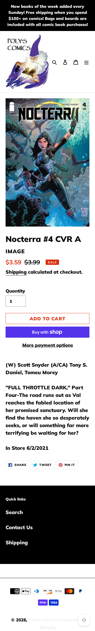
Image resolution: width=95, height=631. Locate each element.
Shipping (16, 272)
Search (14, 512)
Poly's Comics (43, 619)
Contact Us (19, 527)
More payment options (47, 345)
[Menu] (86, 61)
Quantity (15, 291)
